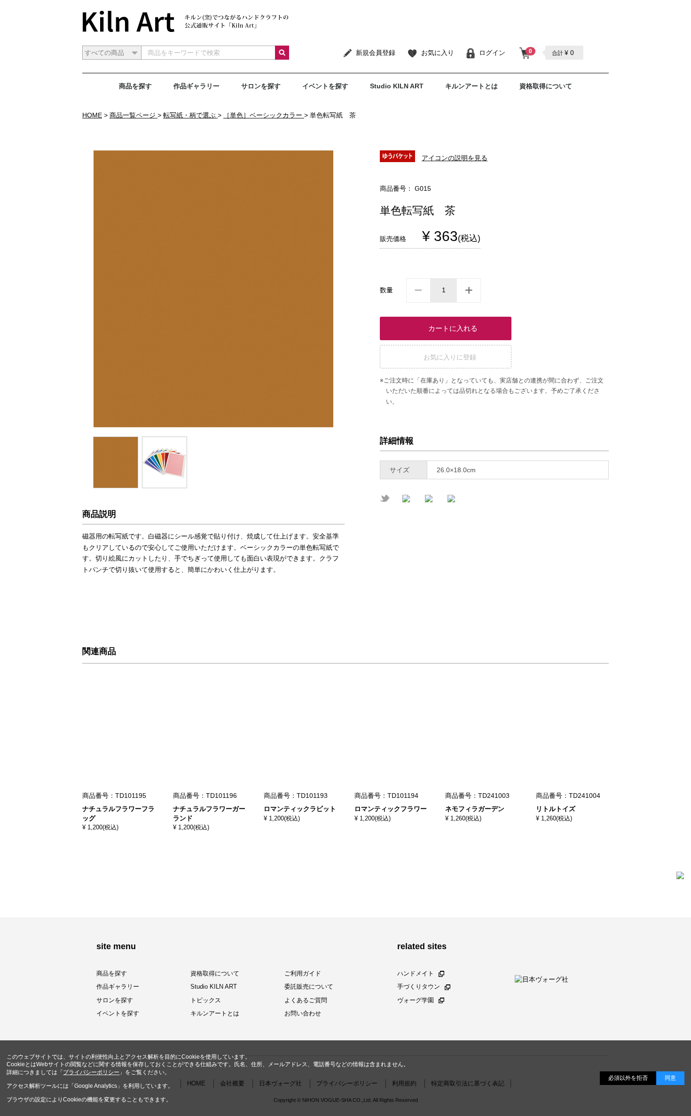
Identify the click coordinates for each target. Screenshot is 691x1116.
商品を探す (135, 86)
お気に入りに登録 (450, 357)
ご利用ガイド (302, 973)
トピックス (205, 999)
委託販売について (308, 986)
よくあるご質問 (305, 999)
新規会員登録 (375, 52)
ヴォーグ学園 (415, 999)
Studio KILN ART (397, 86)
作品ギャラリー (196, 86)
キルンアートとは (471, 86)
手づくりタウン (418, 986)
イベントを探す (325, 86)
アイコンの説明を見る (454, 158)
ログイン (492, 52)
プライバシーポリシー (91, 1072)
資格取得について (545, 86)
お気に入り (437, 52)
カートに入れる (453, 328)
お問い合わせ (302, 1013)
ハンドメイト (415, 973)
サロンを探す (261, 86)
